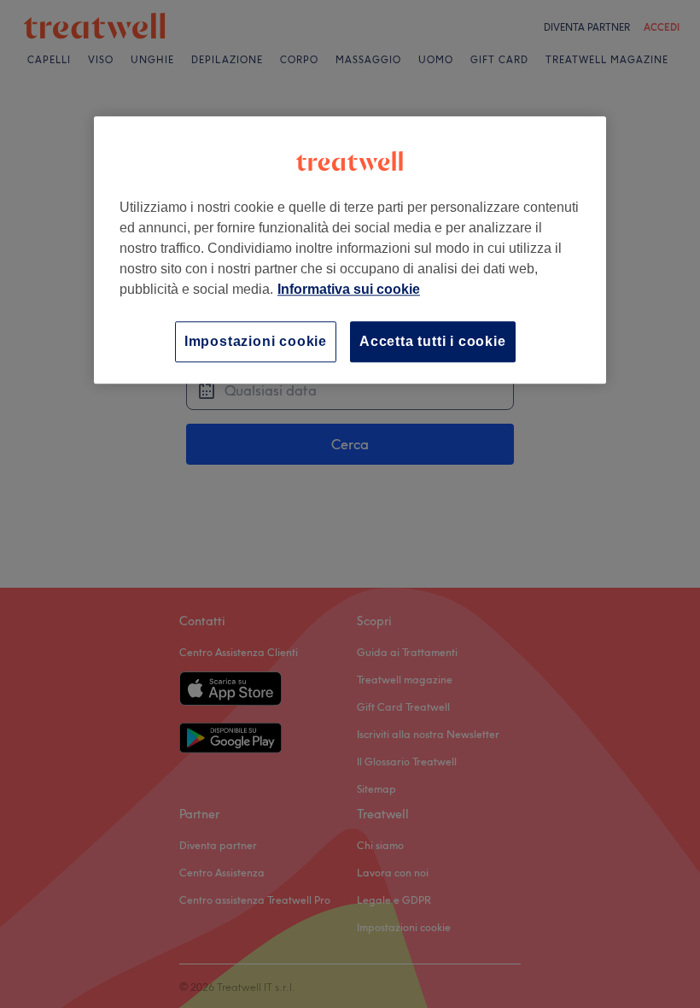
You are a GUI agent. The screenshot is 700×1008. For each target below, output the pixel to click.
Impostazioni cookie (255, 341)
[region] (350, 250)
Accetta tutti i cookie (432, 341)
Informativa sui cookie (348, 289)
